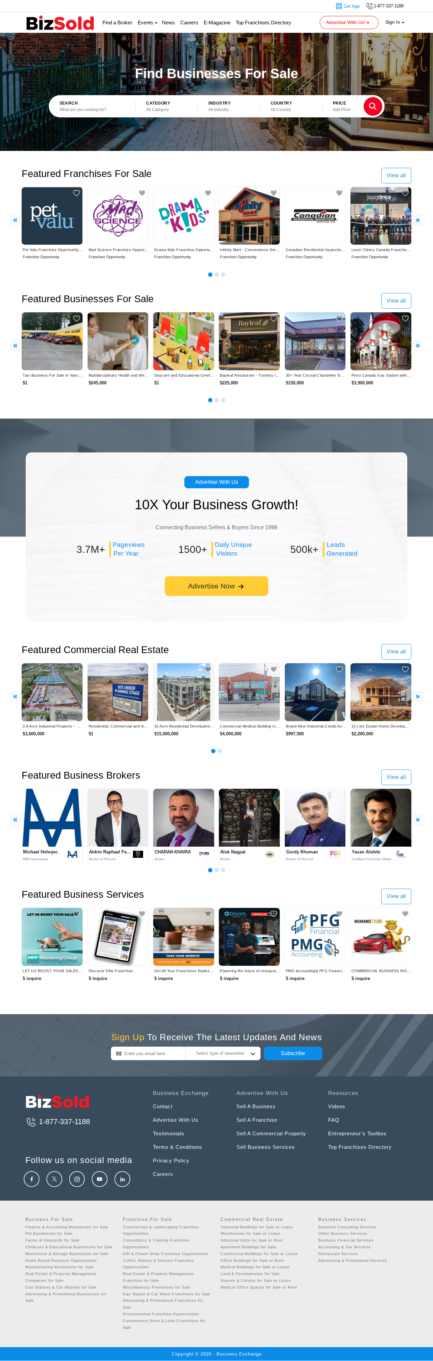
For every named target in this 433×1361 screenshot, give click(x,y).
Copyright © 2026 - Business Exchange (216, 1354)
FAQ (333, 1120)
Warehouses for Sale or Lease (250, 1233)
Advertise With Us (216, 482)
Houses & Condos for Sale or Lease (256, 1280)
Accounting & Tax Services (344, 1247)
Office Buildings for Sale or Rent (252, 1260)
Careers (189, 22)
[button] (167, 106)
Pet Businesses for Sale (48, 1233)
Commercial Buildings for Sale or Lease (259, 1254)
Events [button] (146, 22)
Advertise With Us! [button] (346, 22)
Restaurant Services (338, 1254)
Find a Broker (117, 22)
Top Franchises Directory (263, 22)
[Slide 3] (223, 274)
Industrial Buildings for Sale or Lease (257, 1227)
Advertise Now (212, 586)
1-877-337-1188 (63, 1121)
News (168, 22)
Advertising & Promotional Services (352, 1260)
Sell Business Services (265, 1147)
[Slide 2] (216, 274)
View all (396, 175)
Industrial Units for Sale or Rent (252, 1240)
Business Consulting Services (347, 1227)
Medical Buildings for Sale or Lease (255, 1267)
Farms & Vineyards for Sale (52, 1240)
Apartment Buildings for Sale (248, 1247)
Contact (163, 1106)
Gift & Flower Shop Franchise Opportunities (165, 1254)
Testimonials (168, 1133)
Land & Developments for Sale (250, 1274)
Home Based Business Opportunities (61, 1260)
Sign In (393, 22)
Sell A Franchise (256, 1120)
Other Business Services (342, 1233)
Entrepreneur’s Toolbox (357, 1133)
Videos (336, 1106)
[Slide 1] (210, 274)
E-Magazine (217, 22)
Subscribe (293, 1053)
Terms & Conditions (177, 1147)
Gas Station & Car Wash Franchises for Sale (166, 1294)
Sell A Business (256, 1106)
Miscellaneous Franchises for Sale (156, 1287)
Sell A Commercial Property (271, 1133)
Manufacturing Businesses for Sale (59, 1267)
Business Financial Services (346, 1240)
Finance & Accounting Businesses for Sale (66, 1227)
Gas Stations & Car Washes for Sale (61, 1287)
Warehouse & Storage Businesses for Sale (67, 1254)
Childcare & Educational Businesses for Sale (69, 1247)
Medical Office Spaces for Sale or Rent (259, 1287)
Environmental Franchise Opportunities (161, 1314)
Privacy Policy (171, 1160)
